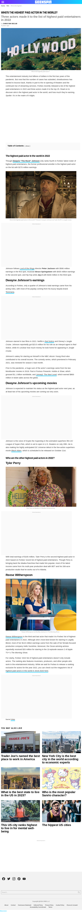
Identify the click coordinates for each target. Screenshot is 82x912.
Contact (13, 905)
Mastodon (3, 911)
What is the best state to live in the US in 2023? (20, 793)
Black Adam (16, 451)
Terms (50, 907)
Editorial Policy (38, 905)
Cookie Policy (60, 905)
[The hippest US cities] (61, 811)
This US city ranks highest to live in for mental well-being (19, 828)
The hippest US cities (56, 825)
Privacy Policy (49, 905)
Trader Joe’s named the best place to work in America (20, 757)
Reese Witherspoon (14, 636)
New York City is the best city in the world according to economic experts (60, 759)
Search (79, 892)
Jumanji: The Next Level (46, 374)
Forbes (13, 719)
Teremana (10, 292)
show (27, 146)
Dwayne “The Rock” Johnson (26, 161)
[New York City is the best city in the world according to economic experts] (61, 742)
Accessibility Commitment (38, 907)
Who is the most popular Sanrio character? (58, 793)
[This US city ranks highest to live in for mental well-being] (20, 811)
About (6, 905)
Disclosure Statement (24, 905)
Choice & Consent (72, 905)
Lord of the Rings (27, 268)
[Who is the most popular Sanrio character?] (61, 778)
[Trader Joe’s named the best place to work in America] (20, 742)
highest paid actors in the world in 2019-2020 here (27, 671)
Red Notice (49, 341)
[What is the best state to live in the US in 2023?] (20, 778)
